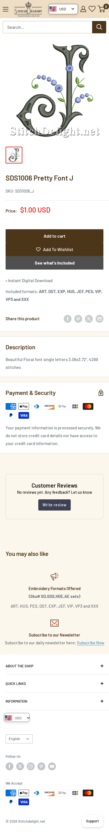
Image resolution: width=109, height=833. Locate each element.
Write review (54, 504)
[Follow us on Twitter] (20, 766)
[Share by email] (99, 318)
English (14, 738)
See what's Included (55, 262)
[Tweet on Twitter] (89, 318)
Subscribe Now (90, 642)
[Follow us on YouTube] (52, 766)
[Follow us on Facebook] (9, 766)
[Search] (99, 27)
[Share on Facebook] (68, 318)
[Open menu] (5, 9)
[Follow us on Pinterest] (41, 766)
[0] (101, 9)
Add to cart (54, 235)
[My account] (83, 9)
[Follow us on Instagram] (31, 766)
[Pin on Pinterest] (78, 318)
